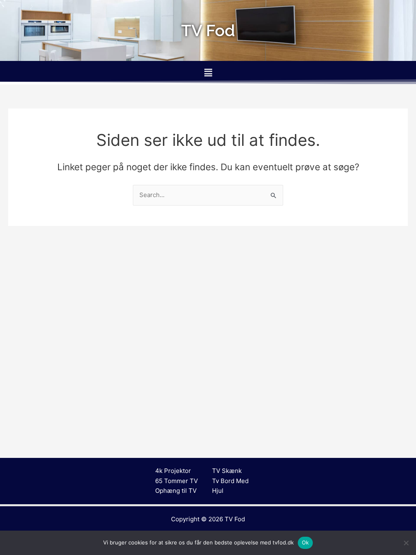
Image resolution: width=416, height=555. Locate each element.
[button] (208, 72)
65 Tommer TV (176, 481)
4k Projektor (173, 471)
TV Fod (235, 519)
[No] (406, 543)
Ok (305, 542)
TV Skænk (227, 471)
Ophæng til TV (176, 490)
